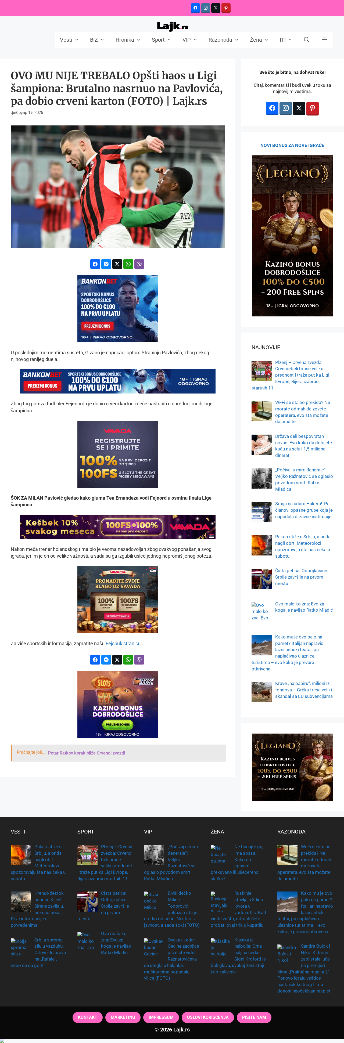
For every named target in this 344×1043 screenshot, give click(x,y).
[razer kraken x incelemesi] (172, 1041)
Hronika (125, 40)
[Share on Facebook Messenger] (106, 264)
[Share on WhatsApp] (128, 264)
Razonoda (220, 40)
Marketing (123, 1017)
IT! (283, 40)
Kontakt (87, 1017)
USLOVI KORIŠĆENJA (208, 1017)
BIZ (94, 40)
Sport (158, 40)
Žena (256, 40)
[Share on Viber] (139, 264)
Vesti (66, 40)
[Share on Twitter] (117, 264)
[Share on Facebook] (95, 264)
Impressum (161, 1017)
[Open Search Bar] (307, 40)
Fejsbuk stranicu (123, 643)
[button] (324, 40)
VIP (186, 40)
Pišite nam (254, 1017)
